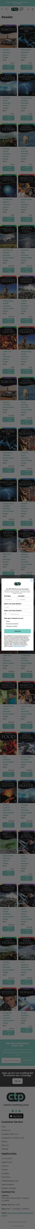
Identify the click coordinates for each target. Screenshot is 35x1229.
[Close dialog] (32, 580)
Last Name (21, 596)
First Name (7, 596)
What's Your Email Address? (13, 604)
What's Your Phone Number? (13, 611)
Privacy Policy (17, 646)
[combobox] (7, 614)
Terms (23, 646)
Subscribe (17, 631)
